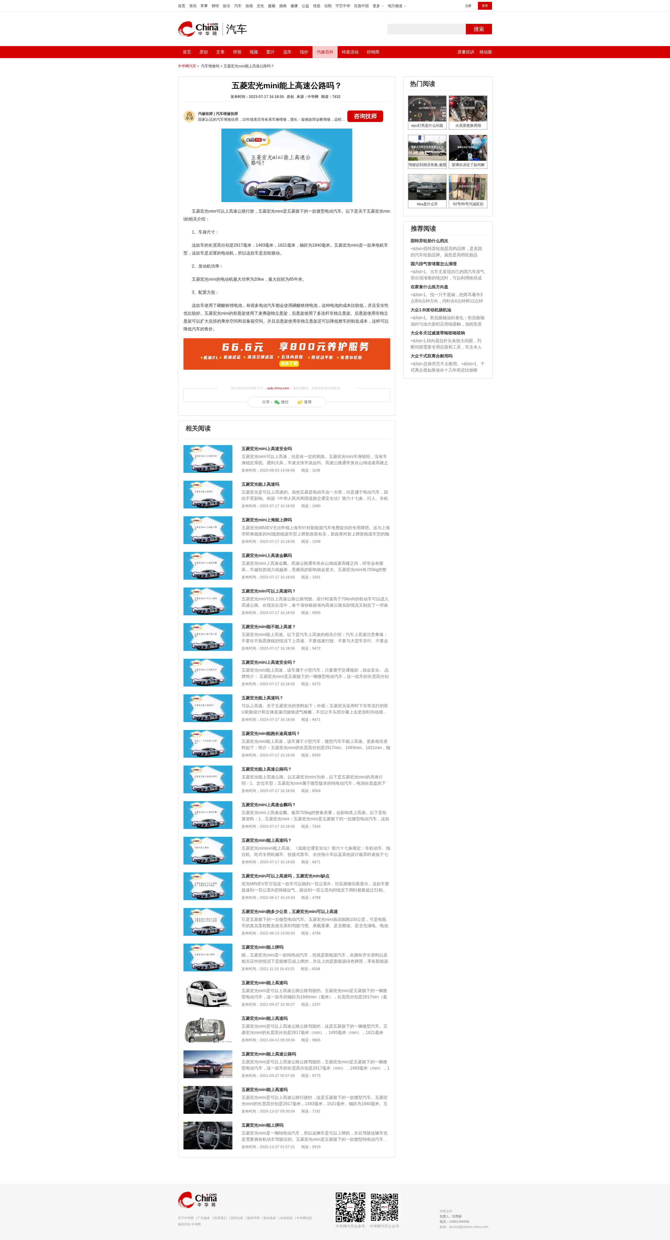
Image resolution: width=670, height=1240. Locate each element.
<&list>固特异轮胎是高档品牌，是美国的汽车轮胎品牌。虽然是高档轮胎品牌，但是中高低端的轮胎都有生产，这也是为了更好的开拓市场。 (446, 252)
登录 (485, 6)
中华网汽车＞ (189, 66)
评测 (237, 52)
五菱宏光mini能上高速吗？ (267, 840)
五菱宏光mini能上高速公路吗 (269, 1054)
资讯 (193, 6)
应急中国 (361, 6)
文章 (220, 52)
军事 (204, 6)
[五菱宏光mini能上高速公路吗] (207, 1053)
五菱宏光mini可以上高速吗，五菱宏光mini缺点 (286, 876)
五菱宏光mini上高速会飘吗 (267, 555)
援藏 (271, 6)
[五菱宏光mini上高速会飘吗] (207, 554)
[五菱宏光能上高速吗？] (207, 697)
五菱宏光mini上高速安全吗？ (269, 662)
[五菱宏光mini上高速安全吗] (207, 448)
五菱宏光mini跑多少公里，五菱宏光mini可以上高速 (290, 911)
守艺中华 (343, 6)
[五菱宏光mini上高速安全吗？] (207, 661)
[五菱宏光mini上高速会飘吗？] (207, 804)
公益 (305, 6)
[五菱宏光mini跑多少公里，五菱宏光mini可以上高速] (207, 911)
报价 (304, 52)
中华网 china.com (200, 29)
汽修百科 (325, 52)
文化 (260, 6)
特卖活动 (350, 52)
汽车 (238, 6)
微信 (284, 402)
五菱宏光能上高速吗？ (262, 698)
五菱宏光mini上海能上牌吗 (267, 520)
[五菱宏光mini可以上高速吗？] (207, 590)
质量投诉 (465, 52)
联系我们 (220, 1218)
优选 (316, 6)
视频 (254, 52)
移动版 (485, 52)
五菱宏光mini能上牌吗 (262, 947)
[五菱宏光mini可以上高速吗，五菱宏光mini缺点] (207, 875)
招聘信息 (237, 1218)
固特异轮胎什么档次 (429, 241)
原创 (203, 52)
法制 (328, 6)
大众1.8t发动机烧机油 (431, 310)
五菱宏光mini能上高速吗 (265, 983)
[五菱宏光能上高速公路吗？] (207, 768)
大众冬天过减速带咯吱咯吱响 (438, 333)
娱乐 (226, 6)
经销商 (373, 52)
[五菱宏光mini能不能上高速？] (207, 626)
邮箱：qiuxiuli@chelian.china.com (464, 1227)
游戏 (249, 6)
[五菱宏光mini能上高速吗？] (207, 839)
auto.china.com (278, 388)
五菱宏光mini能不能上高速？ (269, 626)
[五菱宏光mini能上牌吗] (207, 946)
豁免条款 (270, 1218)
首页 (181, 6)
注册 (468, 6)
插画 (283, 6)
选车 (287, 52)
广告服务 (204, 1218)
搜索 (479, 29)
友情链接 (286, 1218)
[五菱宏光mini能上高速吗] (207, 982)
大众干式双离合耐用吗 (432, 356)
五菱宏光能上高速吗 (260, 484)
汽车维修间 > (211, 66)
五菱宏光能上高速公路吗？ (267, 769)
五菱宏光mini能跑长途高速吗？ (271, 733)
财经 (215, 6)
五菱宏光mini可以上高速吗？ (269, 591)
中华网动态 (304, 1218)
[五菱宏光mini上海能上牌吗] (207, 519)
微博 (307, 402)
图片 (270, 52)
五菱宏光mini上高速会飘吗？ (269, 804)
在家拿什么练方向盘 (429, 287)
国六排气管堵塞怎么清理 (434, 264)
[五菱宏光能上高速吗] (207, 483)
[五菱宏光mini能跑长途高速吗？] (207, 732)
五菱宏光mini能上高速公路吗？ (249, 66)
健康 (294, 6)
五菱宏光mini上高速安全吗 (267, 448)
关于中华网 (186, 1218)
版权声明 (253, 1218)
